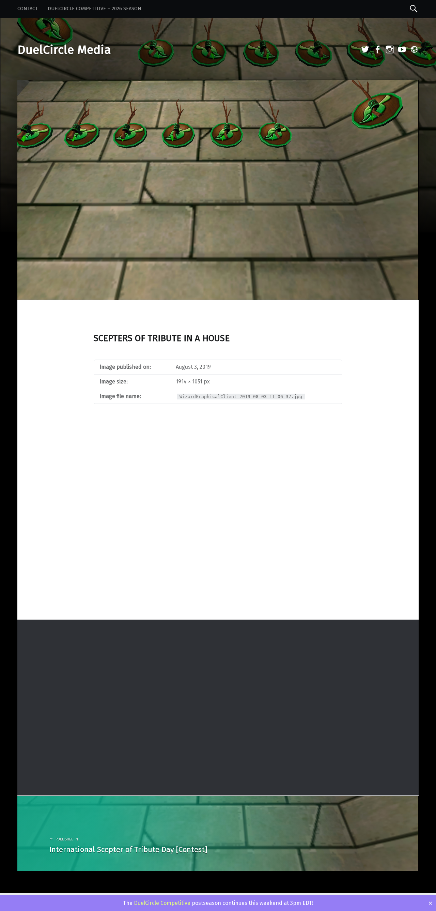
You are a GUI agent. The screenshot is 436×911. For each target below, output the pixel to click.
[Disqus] (218, 530)
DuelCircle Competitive (162, 903)
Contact (27, 9)
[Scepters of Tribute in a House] (218, 84)
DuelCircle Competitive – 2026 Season (94, 9)
